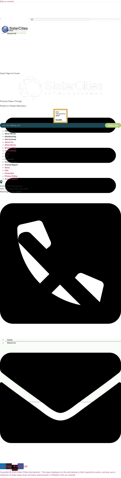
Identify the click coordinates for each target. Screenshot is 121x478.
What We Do (10, 134)
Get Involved (10, 139)
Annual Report (11, 165)
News (7, 153)
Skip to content (7, 1)
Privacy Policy (11, 162)
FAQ (6, 156)
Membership (10, 136)
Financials (9, 159)
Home (10, 30)
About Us (9, 131)
